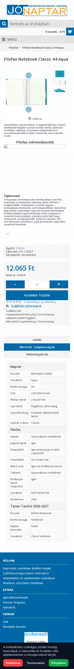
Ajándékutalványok (15, 597)
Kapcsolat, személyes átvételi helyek (27, 568)
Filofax (20, 248)
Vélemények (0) (37, 354)
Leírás (37, 340)
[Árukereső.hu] (36, 635)
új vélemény (48, 302)
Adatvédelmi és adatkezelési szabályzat (29, 578)
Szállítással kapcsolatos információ (26, 573)
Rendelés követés (14, 627)
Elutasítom (13, 662)
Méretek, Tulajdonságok (37, 347)
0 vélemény (31, 302)
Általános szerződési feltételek (23, 583)
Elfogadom (58, 662)
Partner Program (14, 602)
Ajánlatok (9, 607)
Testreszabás (36, 662)
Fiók (5, 622)
